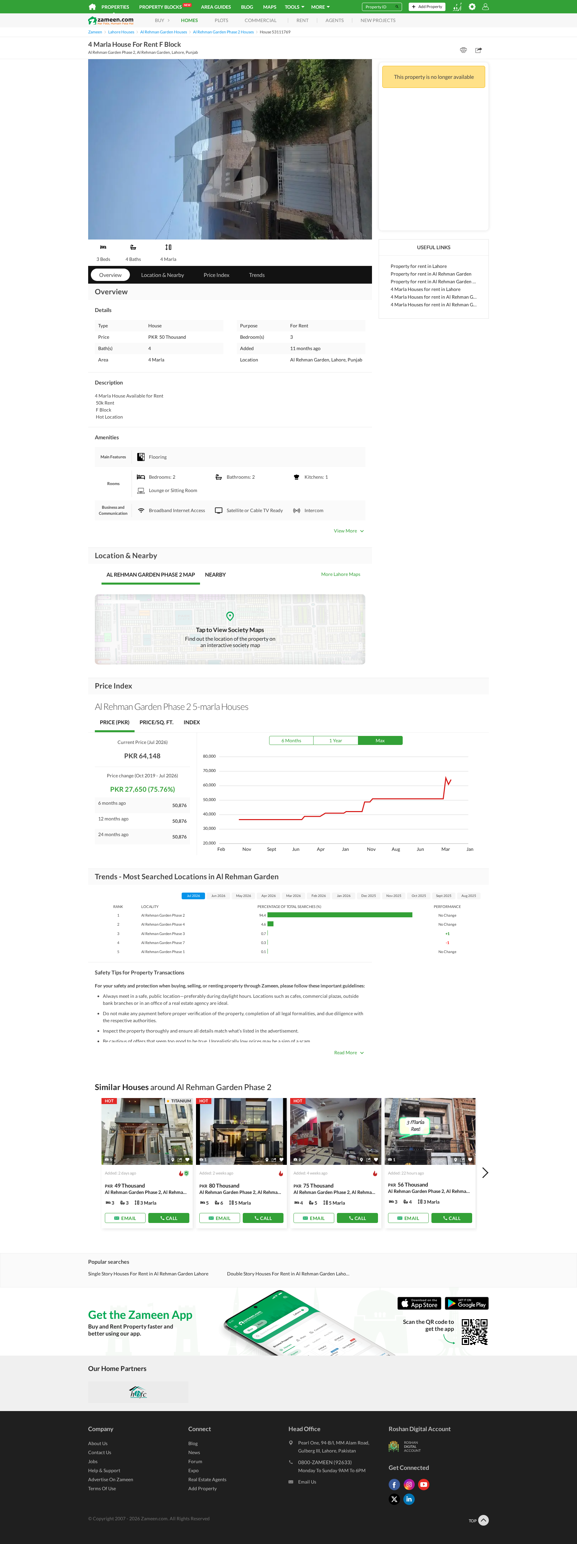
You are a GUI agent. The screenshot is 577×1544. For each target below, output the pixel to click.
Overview (110, 275)
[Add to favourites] (187, 1160)
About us (98, 1443)
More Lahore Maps (340, 574)
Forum (195, 1461)
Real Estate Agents (207, 1479)
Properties (115, 7)
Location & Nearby (162, 275)
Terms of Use (102, 1488)
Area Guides (216, 7)
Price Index (216, 275)
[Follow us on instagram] (410, 1490)
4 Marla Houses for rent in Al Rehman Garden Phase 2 (434, 304)
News (194, 1452)
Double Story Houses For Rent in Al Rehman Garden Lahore (288, 1273)
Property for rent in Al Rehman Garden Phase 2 (434, 281)
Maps (269, 7)
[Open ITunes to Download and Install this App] (421, 1308)
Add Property (202, 1488)
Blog (247, 7)
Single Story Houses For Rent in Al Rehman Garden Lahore (148, 1273)
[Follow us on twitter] (396, 1505)
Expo (193, 1470)
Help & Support (104, 1470)
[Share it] (180, 1159)
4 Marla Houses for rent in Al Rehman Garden (434, 297)
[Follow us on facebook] (396, 1490)
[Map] (172, 1159)
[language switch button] (457, 7)
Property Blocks (164, 6)
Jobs (93, 1461)
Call (172, 1218)
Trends (257, 275)
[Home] (92, 6)
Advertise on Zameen (110, 1479)
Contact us (99, 1452)
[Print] (463, 50)
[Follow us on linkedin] (410, 1505)
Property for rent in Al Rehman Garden (431, 274)
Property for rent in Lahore (419, 266)
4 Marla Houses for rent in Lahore (425, 289)
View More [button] (345, 530)
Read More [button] (345, 1052)
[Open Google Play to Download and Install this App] (467, 1308)
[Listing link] (147, 1163)
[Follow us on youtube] (425, 1490)
